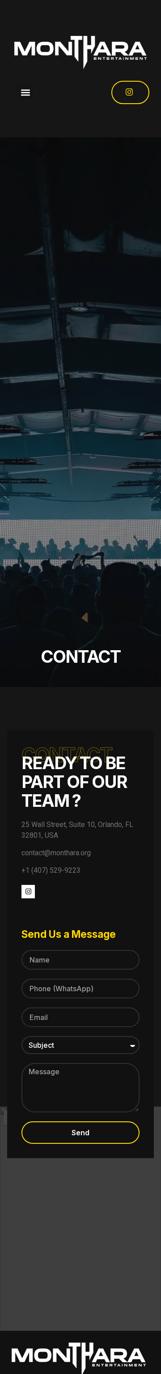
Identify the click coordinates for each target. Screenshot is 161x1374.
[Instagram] (28, 891)
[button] (25, 92)
